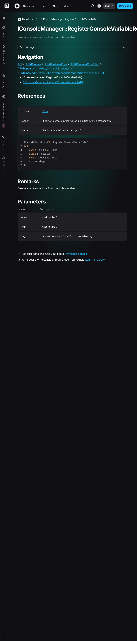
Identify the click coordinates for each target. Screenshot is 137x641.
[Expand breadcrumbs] (39, 19)
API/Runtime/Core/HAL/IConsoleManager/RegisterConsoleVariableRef (61, 73)
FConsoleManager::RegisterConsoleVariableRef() (53, 82)
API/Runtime (33, 64)
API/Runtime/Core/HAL (85, 64)
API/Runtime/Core (56, 64)
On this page (27, 47)
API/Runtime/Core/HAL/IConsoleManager (43, 68)
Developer (28, 19)
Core (45, 111)
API (20, 64)
